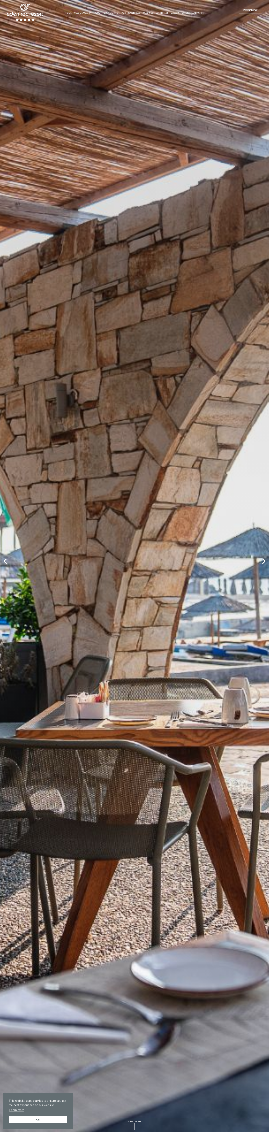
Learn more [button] (16, 1110)
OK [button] (38, 1119)
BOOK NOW (250, 10)
